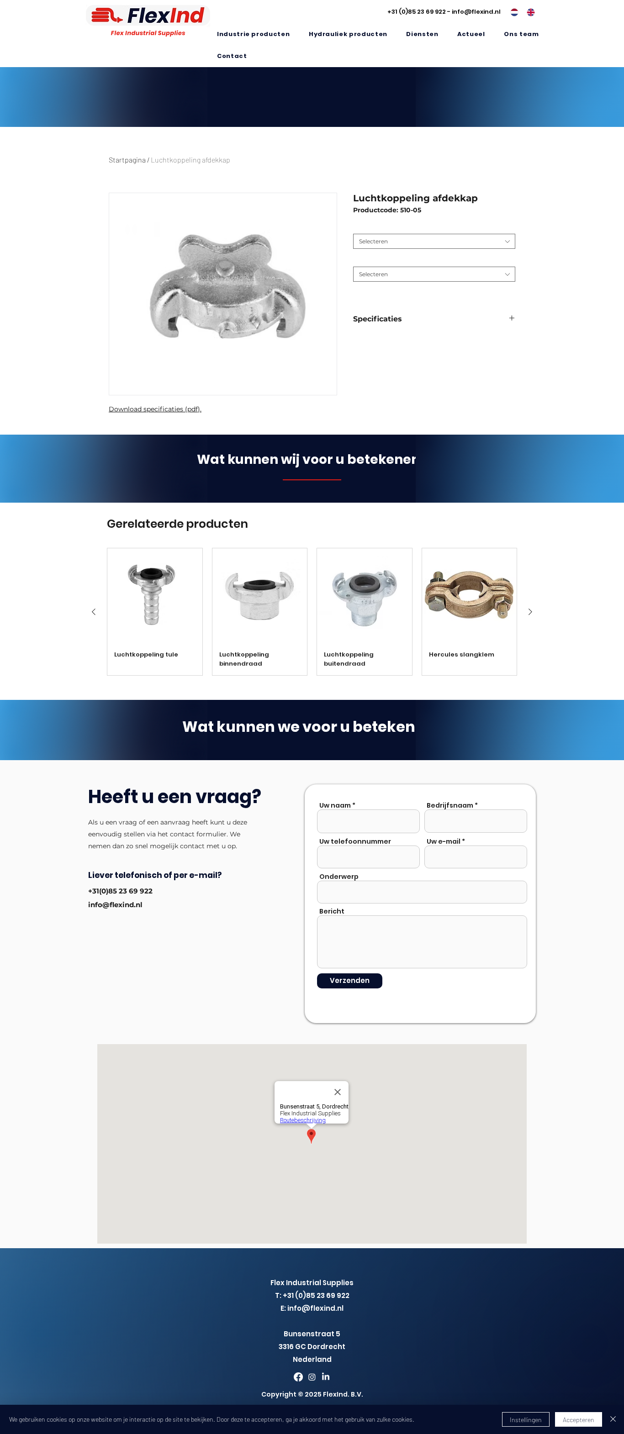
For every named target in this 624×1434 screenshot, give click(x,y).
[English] (528, 12)
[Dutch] (512, 12)
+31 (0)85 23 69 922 (416, 11)
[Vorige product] (93, 611)
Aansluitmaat (373, 226)
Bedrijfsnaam (450, 805)
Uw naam (335, 805)
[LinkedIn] (325, 1376)
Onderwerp (339, 876)
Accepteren (578, 1419)
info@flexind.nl (476, 11)
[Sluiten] (613, 1419)
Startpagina (127, 159)
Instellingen (526, 1419)
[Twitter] (312, 1376)
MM (360, 259)
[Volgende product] (530, 611)
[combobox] (434, 241)
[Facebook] (298, 1376)
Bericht (331, 911)
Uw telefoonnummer (355, 841)
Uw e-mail (443, 841)
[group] (312, 612)
